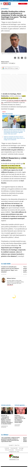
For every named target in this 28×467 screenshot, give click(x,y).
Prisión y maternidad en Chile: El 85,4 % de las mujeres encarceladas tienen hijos (20, 419)
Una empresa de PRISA (14, 456)
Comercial (7, 448)
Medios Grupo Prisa (14, 459)
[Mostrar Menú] (1, 3)
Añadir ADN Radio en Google (11, 68)
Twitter (18, 57)
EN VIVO (22, 3)
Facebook (15, 57)
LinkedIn (22, 57)
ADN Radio (7, 3)
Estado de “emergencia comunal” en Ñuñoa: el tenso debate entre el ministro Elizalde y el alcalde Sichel (7, 419)
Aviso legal (21, 448)
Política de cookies (19, 449)
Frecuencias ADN (14, 448)
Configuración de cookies (14, 451)
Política (5, 8)
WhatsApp (25, 57)
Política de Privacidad (9, 449)
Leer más (9, 284)
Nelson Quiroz (5, 61)
